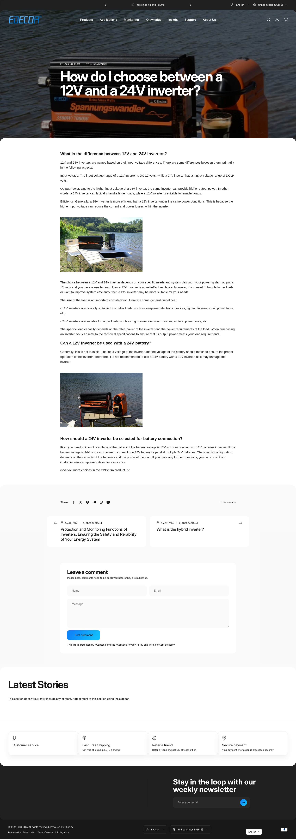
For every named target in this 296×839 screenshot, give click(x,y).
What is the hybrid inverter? (180, 529)
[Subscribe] (243, 802)
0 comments (230, 502)
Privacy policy (29, 832)
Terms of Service (158, 644)
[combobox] (240, 5)
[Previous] (106, 5)
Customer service (26, 745)
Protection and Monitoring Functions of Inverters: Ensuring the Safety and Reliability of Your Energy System (98, 534)
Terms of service (45, 832)
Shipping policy (62, 832)
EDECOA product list (115, 470)
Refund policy (14, 832)
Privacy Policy (135, 644)
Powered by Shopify (61, 826)
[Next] (190, 5)
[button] (254, 832)
